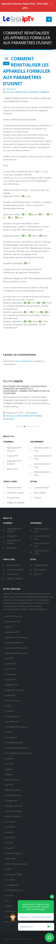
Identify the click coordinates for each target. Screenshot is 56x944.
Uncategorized (11, 885)
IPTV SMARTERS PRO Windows (18, 753)
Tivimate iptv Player (13, 874)
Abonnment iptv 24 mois (43, 457)
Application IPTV (12, 632)
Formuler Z (11, 89)
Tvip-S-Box (10, 879)
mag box (9, 769)
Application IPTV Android (14, 462)
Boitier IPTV (12, 469)
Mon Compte (40, 492)
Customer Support (15, 492)
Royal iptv (9, 832)
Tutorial (37, 497)
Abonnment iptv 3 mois (42, 473)
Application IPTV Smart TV (14, 449)
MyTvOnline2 (8, 419)
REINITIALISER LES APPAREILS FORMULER (32, 92)
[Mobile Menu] (49, 19)
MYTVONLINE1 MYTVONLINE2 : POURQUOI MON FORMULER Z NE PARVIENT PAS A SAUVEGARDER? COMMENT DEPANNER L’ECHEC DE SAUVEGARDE (26, 390)
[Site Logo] (18, 19)
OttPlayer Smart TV (13, 806)
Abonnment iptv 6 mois (42, 465)
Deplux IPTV (12, 455)
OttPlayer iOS (11, 800)
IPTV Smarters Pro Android (17, 748)
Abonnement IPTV (13, 621)
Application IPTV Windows (16, 653)
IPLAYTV (8, 732)
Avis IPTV (9, 658)
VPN (7, 901)
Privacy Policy (13, 497)
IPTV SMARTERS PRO (14, 742)
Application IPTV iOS (14, 642)
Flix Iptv (8, 706)
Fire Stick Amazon (13, 700)
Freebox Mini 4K (12, 716)
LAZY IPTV (9, 764)
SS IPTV (8, 869)
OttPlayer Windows (13, 811)
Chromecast (10, 674)
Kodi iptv (9, 758)
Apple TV (9, 627)
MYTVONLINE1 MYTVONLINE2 (29, 416)
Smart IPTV (10, 848)
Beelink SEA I (11, 663)
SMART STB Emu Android (16, 864)
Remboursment (14, 487)
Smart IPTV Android (13, 853)
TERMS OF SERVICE (15, 502)
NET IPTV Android (13, 790)
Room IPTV (10, 827)
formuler (10, 92)
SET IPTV (9, 843)
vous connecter (22, 361)
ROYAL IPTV (10, 837)
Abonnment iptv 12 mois (43, 449)
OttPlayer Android (13, 795)
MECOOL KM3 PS (12, 779)
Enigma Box (10, 695)
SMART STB (10, 858)
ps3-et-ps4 (10, 822)
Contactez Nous (41, 487)
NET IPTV (9, 785)
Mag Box (9, 774)
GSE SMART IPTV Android (16, 727)
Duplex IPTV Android (14, 690)
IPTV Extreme (11, 737)
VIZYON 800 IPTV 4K (14, 890)
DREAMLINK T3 (11, 685)
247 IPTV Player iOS (13, 616)
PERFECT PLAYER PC (13, 816)
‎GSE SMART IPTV (12, 721)
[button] (17, 426)
